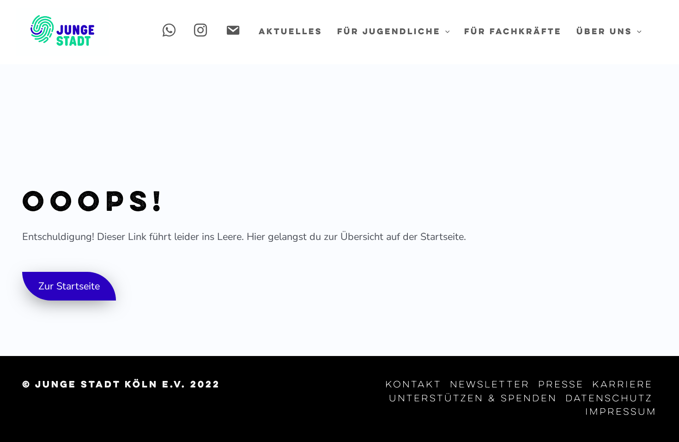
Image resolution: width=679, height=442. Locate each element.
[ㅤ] (171, 32)
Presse (561, 385)
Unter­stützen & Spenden (473, 399)
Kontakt (413, 385)
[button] (445, 32)
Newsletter (490, 385)
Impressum (621, 412)
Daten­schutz (609, 399)
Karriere (622, 385)
